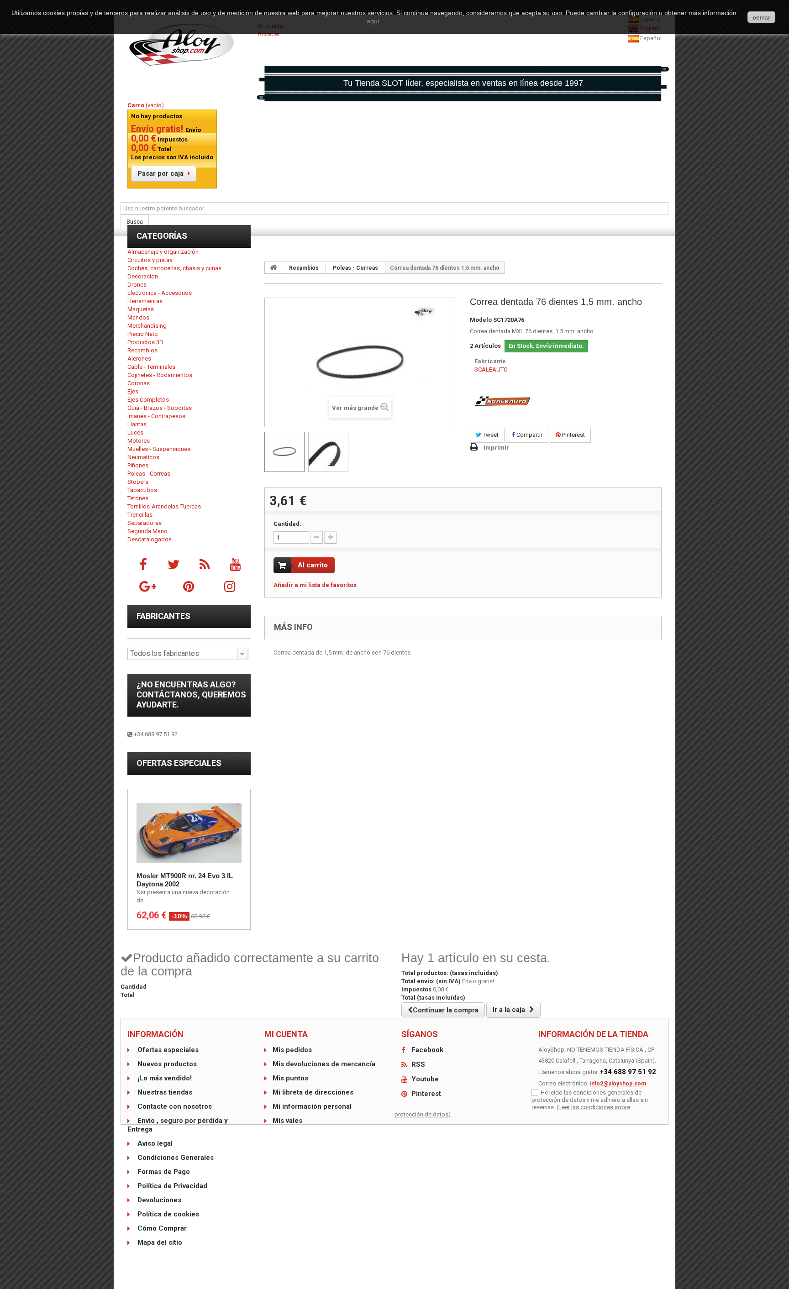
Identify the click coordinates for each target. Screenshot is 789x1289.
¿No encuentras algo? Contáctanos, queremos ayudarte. (191, 694)
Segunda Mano (147, 531)
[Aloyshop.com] (189, 45)
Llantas (137, 424)
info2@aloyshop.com (618, 1083)
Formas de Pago (163, 1172)
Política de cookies (167, 1214)
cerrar (761, 17)
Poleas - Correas (148, 473)
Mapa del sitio (159, 1242)
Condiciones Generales (175, 1157)
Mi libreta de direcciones (313, 1092)
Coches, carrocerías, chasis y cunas (174, 268)
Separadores (144, 522)
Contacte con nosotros (174, 1106)
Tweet (490, 434)
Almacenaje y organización (163, 251)
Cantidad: (287, 523)
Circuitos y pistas (150, 260)
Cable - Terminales (151, 366)
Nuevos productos (166, 1064)
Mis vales (287, 1120)
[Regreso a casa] (273, 267)
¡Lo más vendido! (164, 1078)
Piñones (137, 465)
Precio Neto (142, 333)
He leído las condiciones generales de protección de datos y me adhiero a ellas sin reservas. (589, 1100)
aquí (373, 21)
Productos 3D (145, 342)
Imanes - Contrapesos (156, 416)
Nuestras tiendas (164, 1092)
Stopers (137, 481)
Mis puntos (290, 1078)
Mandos (138, 317)
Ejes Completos (148, 399)
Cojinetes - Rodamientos (159, 375)
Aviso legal (154, 1143)
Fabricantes (163, 616)
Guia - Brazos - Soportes (159, 407)
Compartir (528, 434)
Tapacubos (142, 490)
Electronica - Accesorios (159, 292)
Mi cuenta (286, 1034)
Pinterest (573, 434)
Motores (138, 440)
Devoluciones (158, 1200)
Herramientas (145, 301)
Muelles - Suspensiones (158, 448)
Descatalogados (149, 539)
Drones (137, 284)
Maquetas (140, 309)
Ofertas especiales (179, 763)
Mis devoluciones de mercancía (324, 1064)
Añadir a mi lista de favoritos (315, 585)
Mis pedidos (292, 1050)
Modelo (481, 319)
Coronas (138, 383)
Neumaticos (143, 457)
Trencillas (140, 514)
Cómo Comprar (161, 1228)
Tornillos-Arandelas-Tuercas (164, 506)
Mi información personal (312, 1106)
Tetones (137, 498)
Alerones (139, 358)
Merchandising (147, 325)
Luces (135, 432)
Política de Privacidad (171, 1186)
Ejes (132, 391)
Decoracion (142, 276)
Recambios (142, 350)
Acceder (269, 34)
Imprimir (496, 447)
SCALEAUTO (491, 369)
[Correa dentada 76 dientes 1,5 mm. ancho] (284, 452)
